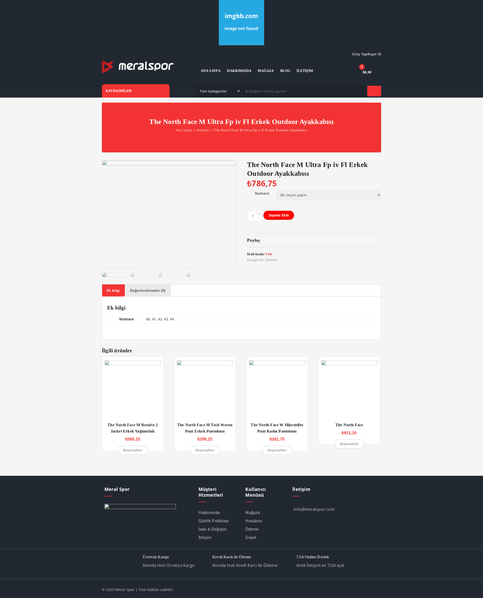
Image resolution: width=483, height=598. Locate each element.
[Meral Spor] (137, 72)
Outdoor (203, 130)
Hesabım (253, 521)
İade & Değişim (212, 529)
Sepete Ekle (279, 215)
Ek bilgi (113, 290)
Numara (262, 193)
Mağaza (252, 512)
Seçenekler (132, 450)
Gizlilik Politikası (213, 521)
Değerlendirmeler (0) (148, 290)
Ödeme (252, 529)
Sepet (250, 537)
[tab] (113, 290)
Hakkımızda (209, 512)
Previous (103, 267)
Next (234, 267)
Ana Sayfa (184, 130)
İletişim (205, 537)
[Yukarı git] (474, 589)
